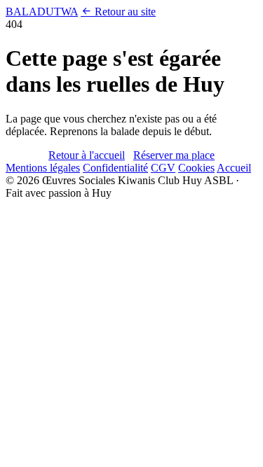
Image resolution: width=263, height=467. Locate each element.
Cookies (196, 168)
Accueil (234, 168)
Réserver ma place (174, 155)
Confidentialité (115, 168)
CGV (163, 168)
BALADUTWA (42, 12)
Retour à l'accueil (86, 155)
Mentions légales (43, 168)
